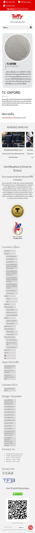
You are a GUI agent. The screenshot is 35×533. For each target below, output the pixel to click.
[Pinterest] (12, 473)
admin (6, 96)
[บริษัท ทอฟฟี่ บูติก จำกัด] (17, 17)
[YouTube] (9, 473)
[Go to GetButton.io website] (31, 531)
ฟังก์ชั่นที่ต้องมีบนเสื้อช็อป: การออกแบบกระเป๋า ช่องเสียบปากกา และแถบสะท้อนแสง (13, 153)
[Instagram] (6, 473)
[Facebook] (3, 473)
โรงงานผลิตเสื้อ (7, 183)
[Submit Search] (8, 9)
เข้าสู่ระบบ (10, 118)
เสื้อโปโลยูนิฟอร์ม (23, 187)
